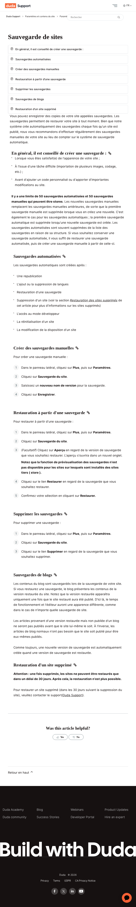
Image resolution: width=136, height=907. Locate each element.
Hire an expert (115, 817)
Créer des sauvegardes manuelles (37, 69)
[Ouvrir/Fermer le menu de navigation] (114, 6)
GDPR (67, 880)
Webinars (77, 809)
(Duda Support (72, 695)
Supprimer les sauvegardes (32, 89)
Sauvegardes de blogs (29, 99)
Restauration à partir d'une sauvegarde (40, 79)
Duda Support (13, 16)
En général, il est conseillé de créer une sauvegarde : (49, 49)
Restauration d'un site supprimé (35, 109)
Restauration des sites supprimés (93, 300)
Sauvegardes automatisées (33, 59)
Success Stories (48, 817)
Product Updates (116, 809)
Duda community (14, 817)
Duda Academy (13, 809)
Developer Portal (82, 817)
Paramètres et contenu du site (40, 16)
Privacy (45, 880)
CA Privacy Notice (85, 880)
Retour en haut (19, 772)
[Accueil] (17, 5)
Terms (56, 880)
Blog (40, 809)
